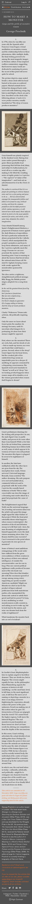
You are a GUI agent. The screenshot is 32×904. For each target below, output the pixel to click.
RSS (7, 896)
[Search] (29, 2)
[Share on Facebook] (13, 888)
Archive (25, 7)
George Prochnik (8, 807)
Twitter (15, 894)
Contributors (16, 7)
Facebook (24, 894)
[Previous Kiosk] (3, 7)
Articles (7, 7)
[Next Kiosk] (29, 7)
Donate (23, 896)
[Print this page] (20, 888)
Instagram (7, 894)
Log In (24, 2)
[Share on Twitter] (10, 888)
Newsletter (15, 896)
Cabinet (8, 2)
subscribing (6, 879)
